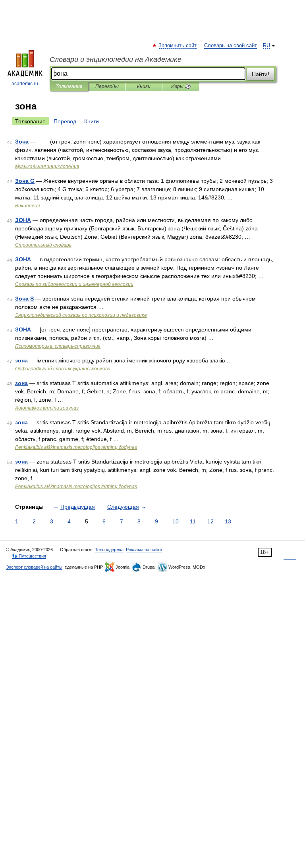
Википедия (27, 206)
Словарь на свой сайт (230, 45)
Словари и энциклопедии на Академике (115, 59)
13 (228, 521)
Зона (22, 141)
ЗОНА (23, 220)
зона (21, 360)
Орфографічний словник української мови (62, 369)
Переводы (107, 86)
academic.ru (25, 83)
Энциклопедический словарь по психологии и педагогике (81, 315)
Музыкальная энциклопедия (47, 166)
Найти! (260, 74)
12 (210, 521)
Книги (144, 86)
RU (266, 45)
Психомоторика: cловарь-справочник (57, 346)
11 (193, 521)
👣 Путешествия (29, 556)
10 (175, 521)
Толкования (69, 86)
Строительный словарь (43, 245)
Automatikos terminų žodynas (47, 408)
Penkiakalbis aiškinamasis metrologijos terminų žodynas (76, 447)
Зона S (24, 298)
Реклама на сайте (144, 549)
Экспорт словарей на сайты (34, 567)
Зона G (25, 181)
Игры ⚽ (181, 86)
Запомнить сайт (178, 45)
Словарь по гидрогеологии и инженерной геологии (74, 284)
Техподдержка (109, 549)
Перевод (65, 121)
